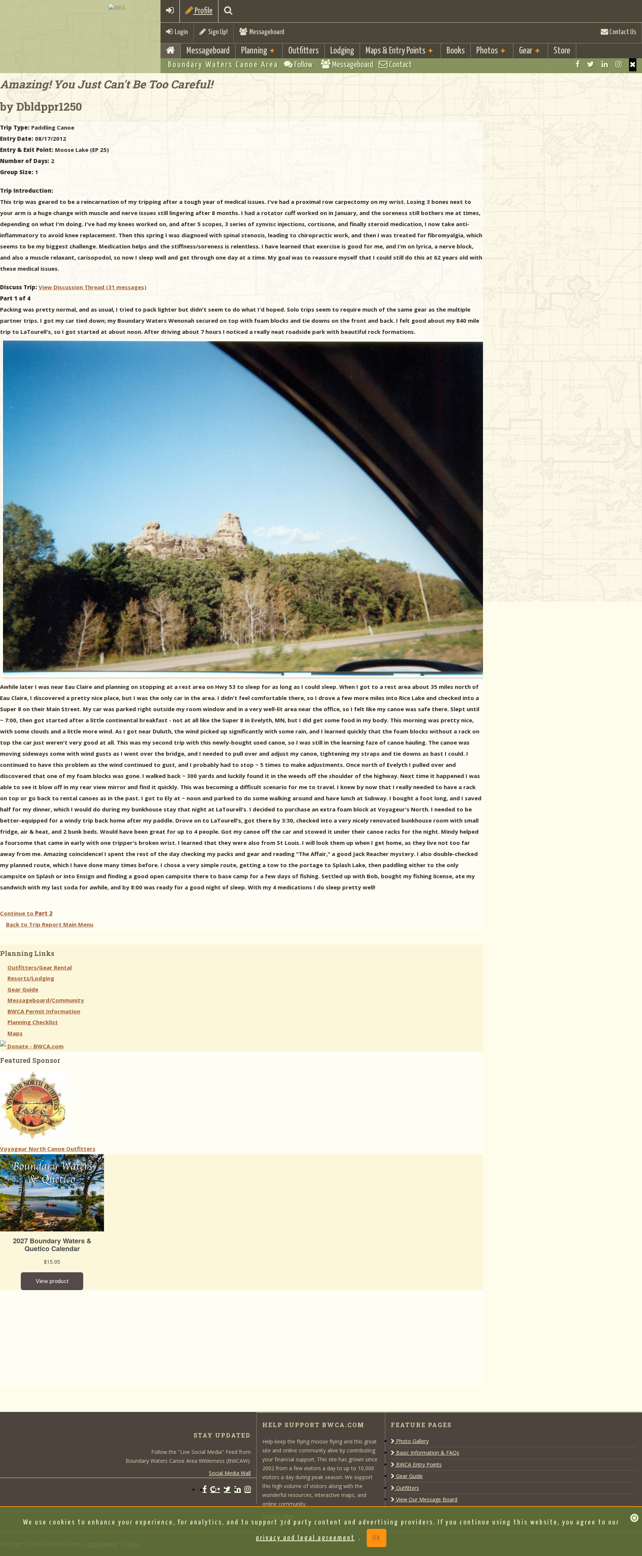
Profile (203, 11)
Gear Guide (22, 989)
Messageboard (265, 32)
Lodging (342, 50)
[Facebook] (577, 64)
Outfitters (303, 50)
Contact (400, 65)
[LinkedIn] (605, 64)
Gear (525, 50)
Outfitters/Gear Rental (39, 967)
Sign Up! (217, 32)
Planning (254, 50)
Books (456, 50)
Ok (376, 1538)
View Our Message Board (426, 1499)
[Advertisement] (55, 1336)
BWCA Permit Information (43, 1011)
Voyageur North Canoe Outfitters (47, 1148)
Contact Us (622, 32)
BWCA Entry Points (418, 1464)
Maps (15, 1033)
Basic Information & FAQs (427, 1452)
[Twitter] (590, 64)
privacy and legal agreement (305, 1538)
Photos (487, 50)
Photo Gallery (412, 1441)
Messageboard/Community (45, 1000)
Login (180, 32)
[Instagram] (618, 64)
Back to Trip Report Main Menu (49, 924)
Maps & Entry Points (395, 50)
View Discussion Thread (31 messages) (92, 287)
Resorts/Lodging (30, 978)
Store (562, 50)
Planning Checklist (32, 1022)
